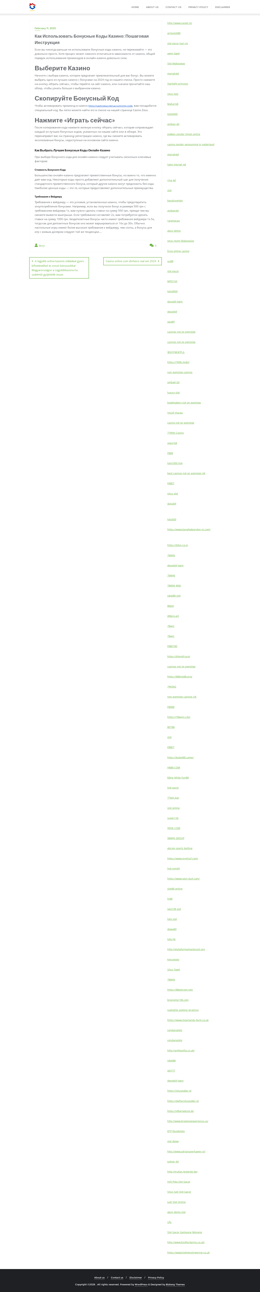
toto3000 (172, 291)
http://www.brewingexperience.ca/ (187, 1121)
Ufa (169, 1222)
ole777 (171, 1070)
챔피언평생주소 (176, 352)
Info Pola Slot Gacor (178, 1181)
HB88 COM (173, 767)
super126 (172, 818)
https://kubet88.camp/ (180, 757)
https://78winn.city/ (178, 717)
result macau (175, 412)
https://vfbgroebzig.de (180, 1111)
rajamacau (173, 220)
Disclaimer (135, 1277)
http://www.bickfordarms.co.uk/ (186, 1242)
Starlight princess (177, 83)
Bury (41, 245)
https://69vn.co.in (177, 545)
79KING (171, 686)
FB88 (170, 453)
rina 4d (171, 180)
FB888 (170, 707)
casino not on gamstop (180, 422)
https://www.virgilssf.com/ (182, 858)
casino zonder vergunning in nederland (190, 144)
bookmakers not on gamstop (184, 402)
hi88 (169, 898)
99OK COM (173, 828)
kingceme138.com (178, 1000)
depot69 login (175, 565)
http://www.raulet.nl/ (179, 23)
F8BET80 (172, 646)
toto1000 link (175, 463)
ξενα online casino (178, 251)
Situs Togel (173, 969)
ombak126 (173, 382)
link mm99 (173, 868)
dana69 (171, 503)
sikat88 (171, 1060)
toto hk (171, 939)
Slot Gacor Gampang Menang (184, 1232)
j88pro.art (173, 616)
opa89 (171, 321)
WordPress (141, 1284)
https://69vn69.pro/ (178, 656)
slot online (173, 808)
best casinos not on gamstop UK (186, 473)
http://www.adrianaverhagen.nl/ (186, 1151)
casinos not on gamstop (181, 331)
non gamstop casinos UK (182, 696)
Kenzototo (173, 959)
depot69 (172, 311)
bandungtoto (175, 200)
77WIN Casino (175, 432)
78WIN (171, 555)
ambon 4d (173, 124)
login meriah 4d (176, 164)
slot (169, 190)
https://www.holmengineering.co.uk (188, 1252)
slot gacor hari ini (177, 43)
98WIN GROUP (175, 838)
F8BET (170, 483)
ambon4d (173, 210)
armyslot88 (173, 33)
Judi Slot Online (176, 1202)
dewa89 (172, 929)
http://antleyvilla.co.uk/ (181, 1050)
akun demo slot (176, 1212)
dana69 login (175, 301)
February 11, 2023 (45, 28)
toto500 (171, 519)
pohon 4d (173, 1161)
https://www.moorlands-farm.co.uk (188, 1020)
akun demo (174, 230)
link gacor (173, 787)
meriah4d (173, 73)
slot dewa (173, 1141)
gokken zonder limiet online (183, 134)
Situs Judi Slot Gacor (179, 1191)
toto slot (172, 919)
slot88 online (175, 888)
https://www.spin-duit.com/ (183, 878)
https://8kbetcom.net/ (180, 989)
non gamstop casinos (179, 372)
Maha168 (172, 104)
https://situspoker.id (179, 1090)
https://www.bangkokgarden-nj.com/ (188, 529)
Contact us (117, 1277)
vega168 (172, 443)
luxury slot (173, 392)
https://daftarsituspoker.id (183, 1101)
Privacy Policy (156, 1277)
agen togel (173, 53)
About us (99, 1277)
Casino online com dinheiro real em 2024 (131, 261)
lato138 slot (174, 909)
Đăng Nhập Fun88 (178, 777)
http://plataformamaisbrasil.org (186, 949)
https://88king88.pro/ (179, 676)
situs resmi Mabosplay (180, 241)
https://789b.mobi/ (178, 362)
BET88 (171, 727)
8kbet (170, 606)
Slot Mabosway (176, 63)
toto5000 (172, 114)
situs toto (172, 94)
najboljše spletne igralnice (183, 1010)
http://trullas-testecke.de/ (182, 1171)
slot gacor (173, 271)
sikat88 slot (174, 595)
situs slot (172, 493)
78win (170, 626)
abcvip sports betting (179, 848)
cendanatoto (174, 1030)
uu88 (170, 261)
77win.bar (173, 797)
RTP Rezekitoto (176, 1131)
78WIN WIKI (174, 585)
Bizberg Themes (175, 1284)
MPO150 (172, 281)
